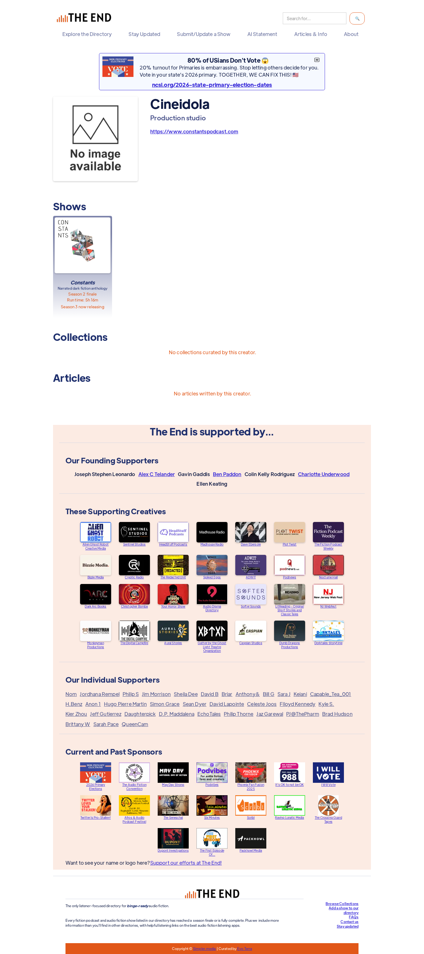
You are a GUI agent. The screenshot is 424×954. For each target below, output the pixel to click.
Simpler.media (204, 948)
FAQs (354, 917)
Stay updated (348, 926)
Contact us (350, 921)
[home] (85, 18)
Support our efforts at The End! (186, 862)
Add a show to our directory (344, 910)
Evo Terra (244, 948)
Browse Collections (342, 903)
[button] (88, 34)
